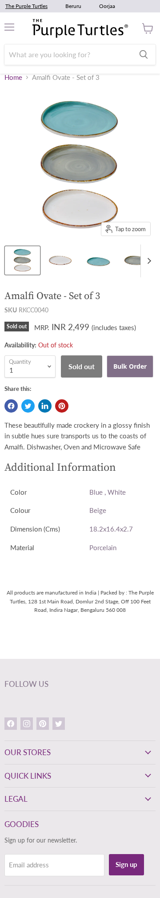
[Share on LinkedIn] (45, 406)
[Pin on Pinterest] (61, 406)
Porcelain (102, 547)
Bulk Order (130, 366)
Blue (96, 492)
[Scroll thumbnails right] (147, 260)
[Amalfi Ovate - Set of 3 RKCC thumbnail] (60, 260)
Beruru (73, 6)
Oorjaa (107, 6)
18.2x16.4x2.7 (111, 529)
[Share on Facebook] (11, 406)
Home (13, 77)
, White (115, 492)
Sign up (126, 864)
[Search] (144, 54)
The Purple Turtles (26, 6)
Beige (97, 510)
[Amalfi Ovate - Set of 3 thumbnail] (22, 260)
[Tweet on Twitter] (28, 406)
